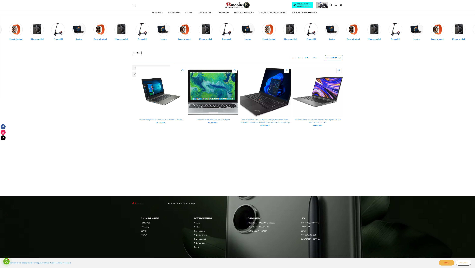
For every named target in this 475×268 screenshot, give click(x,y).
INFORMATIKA (205, 12)
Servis (196, 247)
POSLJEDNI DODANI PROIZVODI (272, 12)
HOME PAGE (145, 222)
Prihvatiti (463, 262)
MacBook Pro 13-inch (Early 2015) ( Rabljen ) (213, 119)
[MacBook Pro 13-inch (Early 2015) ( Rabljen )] (213, 92)
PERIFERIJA (223, 12)
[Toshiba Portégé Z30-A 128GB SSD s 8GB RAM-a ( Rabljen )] (161, 92)
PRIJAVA (144, 235)
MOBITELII (157, 12)
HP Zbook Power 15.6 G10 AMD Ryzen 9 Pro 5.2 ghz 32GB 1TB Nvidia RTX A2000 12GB (318, 121)
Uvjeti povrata (199, 243)
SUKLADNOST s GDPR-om (310, 239)
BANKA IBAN (305, 226)
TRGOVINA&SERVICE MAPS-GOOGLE (261, 222)
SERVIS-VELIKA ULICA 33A (257, 231)
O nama (197, 222)
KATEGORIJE (145, 226)
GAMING (189, 12)
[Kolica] (340, 5)
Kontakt (197, 226)
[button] (133, 5)
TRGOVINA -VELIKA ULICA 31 (258, 226)
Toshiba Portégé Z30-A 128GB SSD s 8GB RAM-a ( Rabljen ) (161, 119)
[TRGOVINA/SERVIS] (302, 5)
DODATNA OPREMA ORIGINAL (304, 12)
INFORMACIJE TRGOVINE (310, 222)
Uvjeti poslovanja (200, 235)
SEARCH (144, 231)
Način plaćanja (199, 231)
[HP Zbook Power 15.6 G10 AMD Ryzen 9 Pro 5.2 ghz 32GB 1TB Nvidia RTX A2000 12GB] (318, 92)
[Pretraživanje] (331, 5)
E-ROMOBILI (173, 12)
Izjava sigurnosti (200, 239)
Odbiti (446, 262)
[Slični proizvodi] (182, 70)
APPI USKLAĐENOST (308, 235)
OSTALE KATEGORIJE (243, 12)
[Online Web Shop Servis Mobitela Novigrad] (237, 5)
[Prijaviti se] (335, 5)
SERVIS (303, 231)
